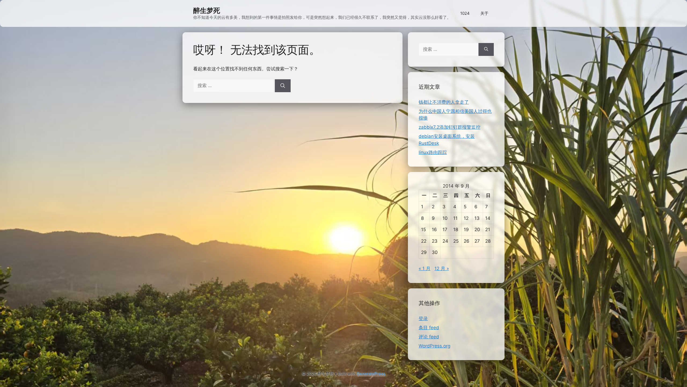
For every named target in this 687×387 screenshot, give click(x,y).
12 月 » (441, 268)
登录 (423, 318)
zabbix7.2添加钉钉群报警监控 (449, 127)
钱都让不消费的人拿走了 (444, 102)
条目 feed (429, 327)
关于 (484, 13)
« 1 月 (424, 268)
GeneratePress (371, 373)
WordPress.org (434, 346)
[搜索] (283, 85)
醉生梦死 (206, 10)
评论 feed (429, 336)
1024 (465, 13)
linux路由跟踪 (433, 152)
